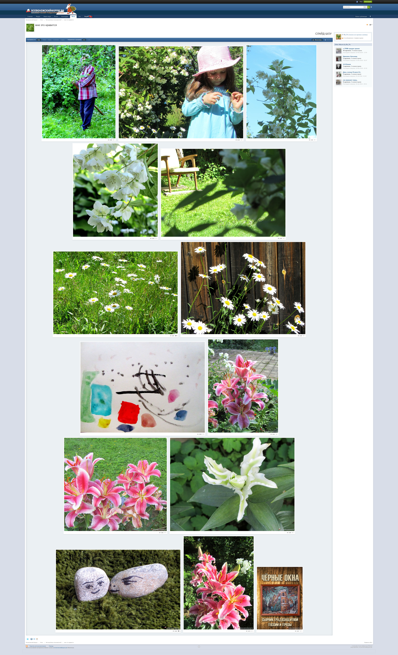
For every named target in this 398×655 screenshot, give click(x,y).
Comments (56, 39)
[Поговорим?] (118, 589)
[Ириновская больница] (339, 58)
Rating (49, 39)
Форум (38, 16)
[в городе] (339, 82)
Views (44, 39)
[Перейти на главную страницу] (51, 9)
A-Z (84, 39)
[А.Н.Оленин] (339, 66)
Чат (79, 16)
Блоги (56, 16)
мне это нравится (69, 642)
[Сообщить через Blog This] (37, 639)
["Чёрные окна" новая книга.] (280, 598)
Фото (73, 16)
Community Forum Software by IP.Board (362, 646)
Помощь (51, 646)
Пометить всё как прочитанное (38, 646)
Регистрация (368, 1)
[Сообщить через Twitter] (28, 639)
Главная (30, 16)
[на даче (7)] (223, 193)
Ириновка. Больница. (350, 56)
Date (39, 39)
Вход (361, 1)
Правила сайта (368, 642)
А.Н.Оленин (347, 64)
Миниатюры (318, 39)
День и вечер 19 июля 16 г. (352, 72)
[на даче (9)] (115, 293)
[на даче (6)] (115, 190)
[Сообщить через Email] (34, 639)
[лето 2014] (243, 386)
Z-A (89, 39)
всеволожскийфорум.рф (60, 647)
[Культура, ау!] (339, 50)
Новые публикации (361, 16)
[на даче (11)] (243, 288)
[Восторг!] (219, 582)
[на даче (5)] (281, 91)
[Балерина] (232, 484)
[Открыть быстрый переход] (370, 16)
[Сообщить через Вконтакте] (31, 639)
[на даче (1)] (78, 91)
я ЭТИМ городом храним (351, 48)
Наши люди (47, 16)
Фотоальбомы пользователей (53, 642)
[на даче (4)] (181, 92)
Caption (63, 39)
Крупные (329, 39)
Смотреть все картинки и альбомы (358, 34)
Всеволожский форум (31, 642)
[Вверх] (199, 646)
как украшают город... (350, 80)
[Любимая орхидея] (339, 74)
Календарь (64, 16)
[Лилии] (115, 484)
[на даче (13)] (142, 387)
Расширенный (371, 7)
